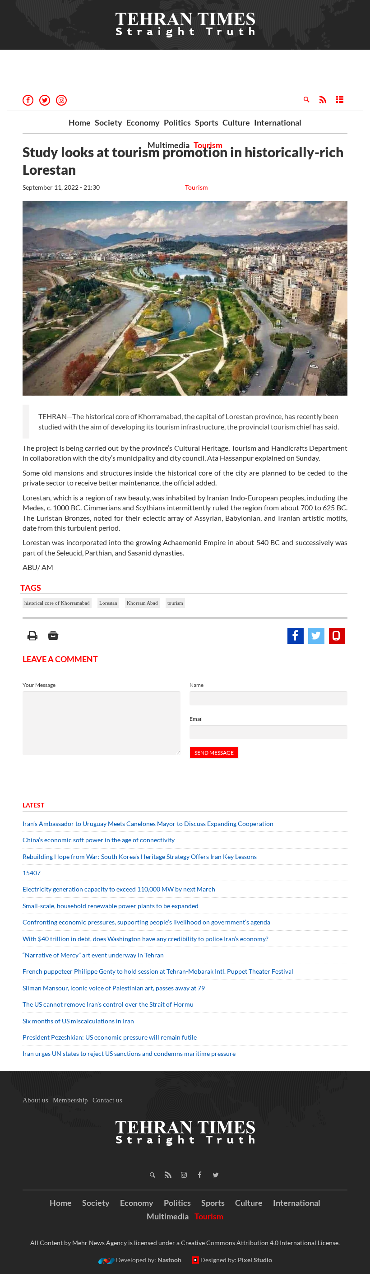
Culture (236, 122)
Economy (143, 122)
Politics (177, 122)
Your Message (39, 684)
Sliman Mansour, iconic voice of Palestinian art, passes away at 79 (114, 988)
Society (108, 122)
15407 (32, 873)
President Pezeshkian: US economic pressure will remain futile (110, 1037)
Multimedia (169, 145)
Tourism (208, 145)
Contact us (107, 1100)
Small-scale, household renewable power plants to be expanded (111, 906)
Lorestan (108, 603)
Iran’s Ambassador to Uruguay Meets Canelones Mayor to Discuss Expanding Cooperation (148, 823)
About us (35, 1100)
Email (196, 718)
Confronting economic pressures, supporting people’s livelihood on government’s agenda (146, 922)
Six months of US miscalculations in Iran (78, 1021)
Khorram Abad (142, 603)
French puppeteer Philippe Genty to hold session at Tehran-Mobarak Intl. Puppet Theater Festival (158, 971)
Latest (33, 805)
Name (197, 684)
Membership (70, 1100)
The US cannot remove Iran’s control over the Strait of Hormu (108, 1004)
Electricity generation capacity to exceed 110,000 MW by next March (119, 889)
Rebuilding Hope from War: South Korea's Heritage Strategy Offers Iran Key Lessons (140, 856)
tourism (175, 603)
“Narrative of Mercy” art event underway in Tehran (93, 955)
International (277, 122)
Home (80, 122)
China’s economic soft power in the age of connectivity (99, 840)
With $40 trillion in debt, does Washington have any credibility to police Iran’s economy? (145, 939)
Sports (206, 122)
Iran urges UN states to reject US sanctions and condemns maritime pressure (129, 1053)
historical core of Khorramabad (57, 603)
